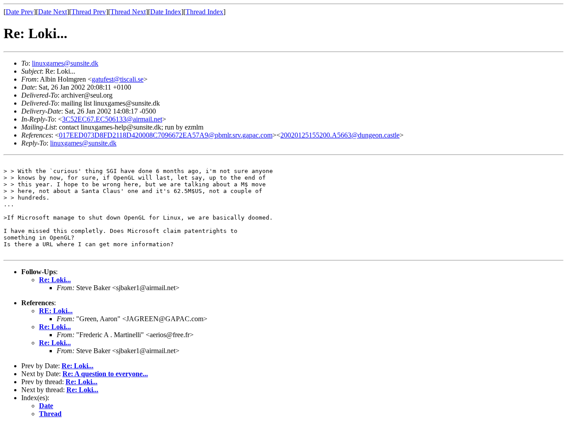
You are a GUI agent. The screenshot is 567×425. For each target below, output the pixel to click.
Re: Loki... (55, 279)
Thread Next (128, 12)
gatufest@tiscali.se (118, 79)
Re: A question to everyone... (105, 374)
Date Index (165, 12)
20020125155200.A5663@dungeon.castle (340, 135)
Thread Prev (88, 12)
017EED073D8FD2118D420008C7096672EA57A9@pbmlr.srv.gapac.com (165, 135)
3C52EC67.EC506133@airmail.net (112, 119)
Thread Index (204, 12)
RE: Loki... (56, 311)
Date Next (52, 12)
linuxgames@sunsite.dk (65, 63)
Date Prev (20, 12)
